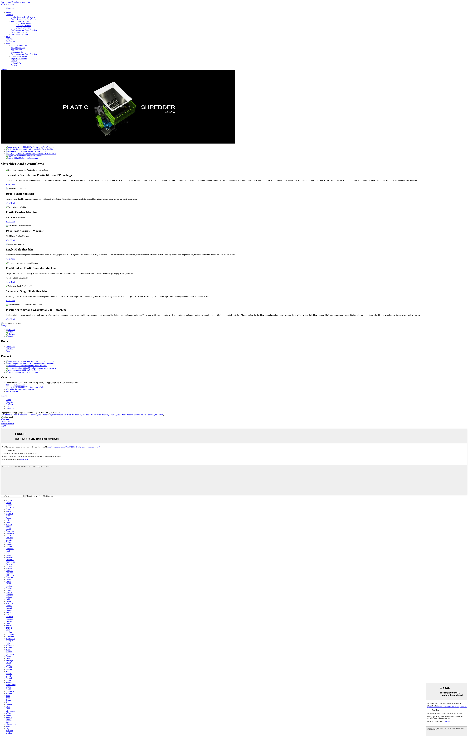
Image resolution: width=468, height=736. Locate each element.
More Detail (10, 184)
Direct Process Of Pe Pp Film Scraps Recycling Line (21, 415)
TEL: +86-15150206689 (15, 385)
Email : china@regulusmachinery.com (15, 2)
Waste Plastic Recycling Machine (77, 415)
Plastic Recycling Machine (53, 415)
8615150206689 (7, 424)
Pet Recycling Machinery (153, 415)
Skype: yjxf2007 (12, 391)
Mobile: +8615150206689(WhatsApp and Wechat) (25, 387)
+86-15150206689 (8, 4)
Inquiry (4, 395)
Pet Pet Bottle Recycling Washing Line (106, 415)
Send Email (5, 421)
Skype (3, 426)
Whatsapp (5, 419)
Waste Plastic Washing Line (132, 415)
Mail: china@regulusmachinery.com (20, 389)
